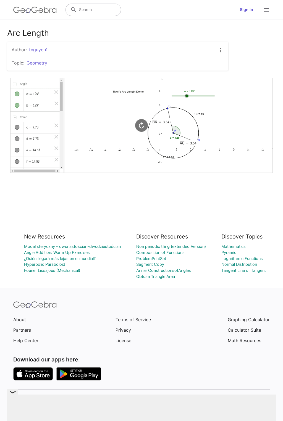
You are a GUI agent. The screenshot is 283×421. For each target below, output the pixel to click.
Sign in (246, 9)
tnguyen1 (38, 49)
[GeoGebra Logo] (35, 10)
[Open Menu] (266, 10)
